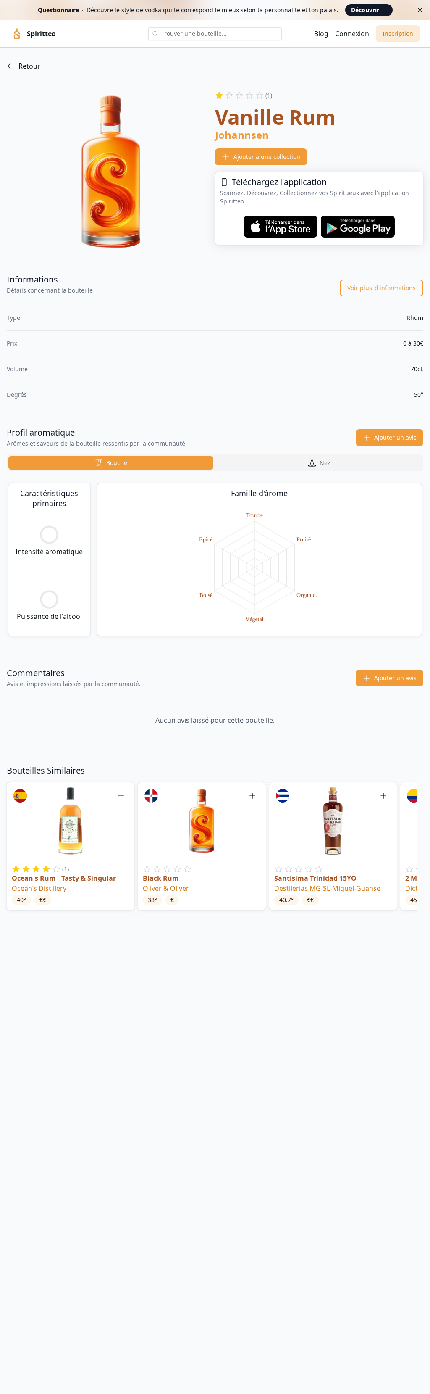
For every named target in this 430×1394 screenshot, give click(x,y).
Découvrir (369, 10)
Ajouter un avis (395, 437)
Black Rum (161, 878)
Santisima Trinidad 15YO (315, 878)
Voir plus (381, 288)
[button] (70, 846)
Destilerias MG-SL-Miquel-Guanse (327, 888)
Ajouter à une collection (266, 157)
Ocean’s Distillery (39, 888)
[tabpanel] (215, 559)
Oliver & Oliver (166, 888)
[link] (215, 66)
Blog (321, 33)
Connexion (352, 33)
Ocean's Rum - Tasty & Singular (64, 878)
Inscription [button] (398, 33)
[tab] (110, 463)
